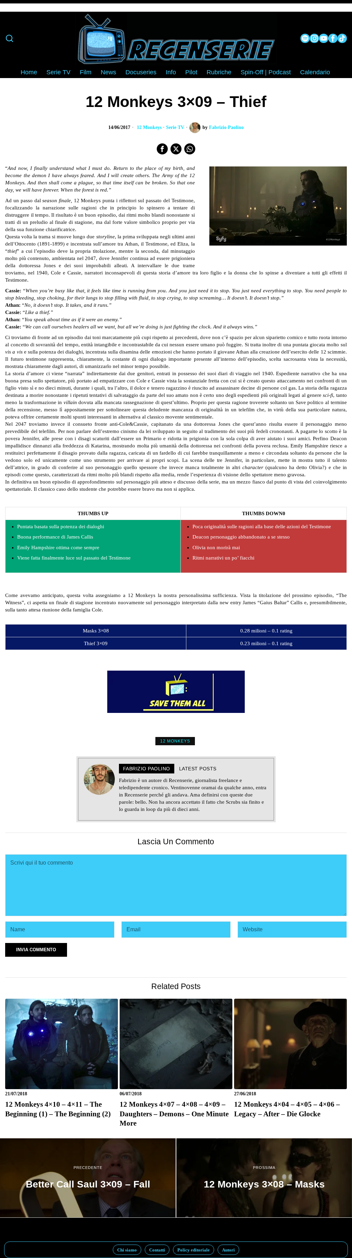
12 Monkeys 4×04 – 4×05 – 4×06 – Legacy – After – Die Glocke (287, 1109)
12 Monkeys (149, 127)
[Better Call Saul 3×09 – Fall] (88, 1177)
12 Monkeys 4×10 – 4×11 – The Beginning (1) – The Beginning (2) (58, 1109)
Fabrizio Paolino (226, 127)
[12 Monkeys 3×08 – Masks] (264, 1177)
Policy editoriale (193, 1249)
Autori (228, 1249)
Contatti (157, 1249)
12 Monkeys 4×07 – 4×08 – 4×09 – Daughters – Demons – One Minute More (174, 1113)
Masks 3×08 (96, 630)
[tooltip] (305, 38)
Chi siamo (127, 1249)
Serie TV (175, 127)
